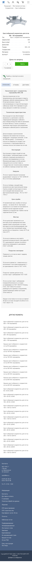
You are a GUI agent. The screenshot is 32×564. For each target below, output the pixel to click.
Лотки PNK (5, 540)
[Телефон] (8, 1)
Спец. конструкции (7, 543)
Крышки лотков (6, 537)
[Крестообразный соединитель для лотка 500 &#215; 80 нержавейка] (16, 21)
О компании (5, 498)
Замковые (5, 530)
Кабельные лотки (7, 519)
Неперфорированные (8, 525)
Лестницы (5, 545)
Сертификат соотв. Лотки (9, 513)
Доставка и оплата (7, 496)
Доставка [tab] (25, 85)
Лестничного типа (7, 528)
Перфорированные (7, 523)
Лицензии (5, 504)
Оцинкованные (6, 533)
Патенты (4, 516)
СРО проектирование (8, 508)
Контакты (5, 494)
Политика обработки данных (10, 501)
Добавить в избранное (15, 557)
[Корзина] (23, 2)
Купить (22, 64)
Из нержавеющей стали (9, 535)
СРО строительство (8, 510)
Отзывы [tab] (16, 85)
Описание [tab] (6, 84)
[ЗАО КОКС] (3, 2)
